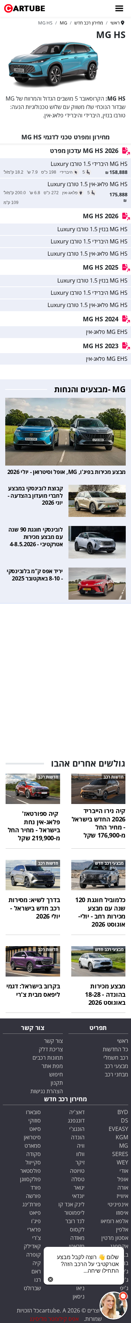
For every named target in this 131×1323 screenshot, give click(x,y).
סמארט (32, 1145)
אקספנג (119, 1246)
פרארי (34, 1229)
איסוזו (122, 1212)
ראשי (122, 1041)
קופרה (33, 1254)
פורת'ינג (31, 1204)
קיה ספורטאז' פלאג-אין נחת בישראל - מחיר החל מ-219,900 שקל (34, 825)
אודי (123, 1171)
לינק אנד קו (71, 1204)
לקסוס (77, 1229)
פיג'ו (36, 1221)
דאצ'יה (77, 1112)
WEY (122, 1162)
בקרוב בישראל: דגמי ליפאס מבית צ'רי (33, 990)
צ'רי (36, 1238)
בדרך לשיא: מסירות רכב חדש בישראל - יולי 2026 (34, 908)
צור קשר (53, 1041)
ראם (36, 1271)
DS (124, 1120)
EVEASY (118, 1129)
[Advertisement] (65, 677)
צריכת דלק (51, 1049)
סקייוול (33, 1162)
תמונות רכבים (47, 1057)
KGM (122, 1137)
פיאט (35, 1212)
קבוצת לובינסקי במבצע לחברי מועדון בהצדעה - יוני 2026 (35, 495)
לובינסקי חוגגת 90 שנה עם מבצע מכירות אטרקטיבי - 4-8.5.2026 (35, 537)
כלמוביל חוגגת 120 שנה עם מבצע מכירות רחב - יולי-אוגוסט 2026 (100, 912)
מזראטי (77, 1246)
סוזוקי (34, 1120)
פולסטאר (30, 1171)
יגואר (79, 1187)
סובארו (33, 1112)
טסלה (78, 1179)
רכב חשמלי (115, 1057)
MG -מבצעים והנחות (90, 389)
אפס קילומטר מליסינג (54, 1319)
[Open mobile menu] (119, 8)
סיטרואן (32, 1137)
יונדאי (78, 1196)
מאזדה (77, 1238)
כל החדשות (115, 1049)
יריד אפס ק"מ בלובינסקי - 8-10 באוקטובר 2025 (35, 574)
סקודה (33, 1154)
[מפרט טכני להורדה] (126, 150)
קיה (36, 1263)
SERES (120, 1154)
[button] (114, 1306)
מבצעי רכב (116, 1066)
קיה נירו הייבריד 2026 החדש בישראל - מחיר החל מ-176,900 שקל (98, 822)
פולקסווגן (30, 1179)
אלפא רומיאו (114, 1221)
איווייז (122, 1196)
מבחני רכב (116, 1074)
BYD (122, 1112)
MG (123, 1145)
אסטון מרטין (114, 1238)
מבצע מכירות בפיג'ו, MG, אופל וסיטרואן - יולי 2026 (66, 472)
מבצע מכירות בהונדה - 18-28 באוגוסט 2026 (105, 994)
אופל (122, 1179)
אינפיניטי (118, 1204)
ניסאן (79, 1296)
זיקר (80, 1162)
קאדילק (32, 1246)
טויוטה (77, 1171)
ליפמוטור (74, 1212)
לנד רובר (75, 1221)
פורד (35, 1187)
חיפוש (56, 1074)
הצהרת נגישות (46, 1091)
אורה (122, 1187)
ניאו (80, 1288)
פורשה (33, 1196)
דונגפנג (76, 1120)
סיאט (35, 1129)
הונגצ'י (77, 1129)
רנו (37, 1280)
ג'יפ (124, 1288)
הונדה (78, 1137)
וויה (81, 1145)
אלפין (122, 1229)
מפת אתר (52, 1066)
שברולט (32, 1288)
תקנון (57, 1083)
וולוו (80, 1154)
